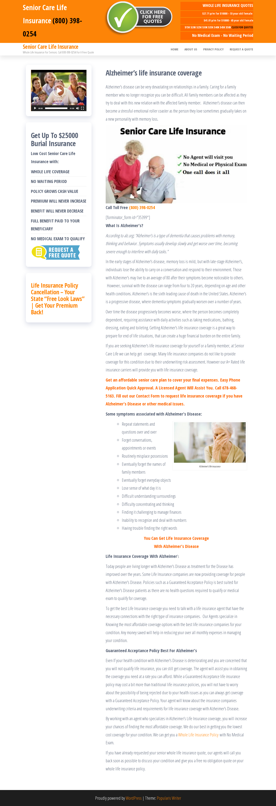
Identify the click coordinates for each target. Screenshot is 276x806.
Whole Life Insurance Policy (198, 735)
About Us (190, 49)
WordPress (134, 798)
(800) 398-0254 (142, 207)
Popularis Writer (169, 798)
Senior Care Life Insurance (50, 46)
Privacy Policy (213, 49)
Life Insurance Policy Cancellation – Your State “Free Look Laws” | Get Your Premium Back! (58, 298)
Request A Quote (241, 49)
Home (174, 49)
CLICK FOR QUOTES (242, 27)
